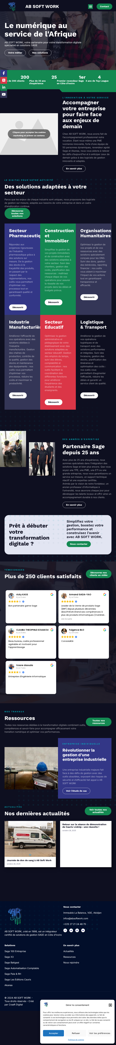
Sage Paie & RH (13, 973)
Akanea (8, 985)
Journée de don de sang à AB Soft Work (29, 860)
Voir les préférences (99, 1033)
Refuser (76, 1033)
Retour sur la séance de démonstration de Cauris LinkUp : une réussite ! (84, 825)
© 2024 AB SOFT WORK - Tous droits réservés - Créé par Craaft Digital (19, 1001)
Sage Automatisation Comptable (22, 968)
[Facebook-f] (65, 930)
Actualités (68, 951)
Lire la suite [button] (66, 619)
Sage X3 (9, 956)
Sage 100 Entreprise (15, 951)
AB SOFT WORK (42, 6)
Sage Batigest (12, 962)
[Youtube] (83, 930)
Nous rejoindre (71, 962)
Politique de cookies (76, 1040)
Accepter (53, 1033)
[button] (110, 1005)
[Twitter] (71, 930)
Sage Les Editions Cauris (18, 979)
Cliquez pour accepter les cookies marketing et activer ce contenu (29, 134)
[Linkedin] (77, 930)
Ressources (69, 956)
